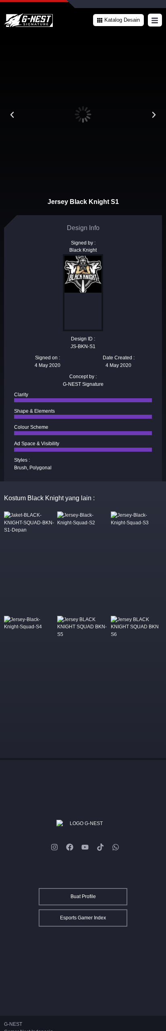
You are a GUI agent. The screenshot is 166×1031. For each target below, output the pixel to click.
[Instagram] (54, 847)
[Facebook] (69, 847)
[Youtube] (85, 847)
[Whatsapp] (115, 847)
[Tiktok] (100, 847)
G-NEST (13, 1024)
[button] (118, 20)
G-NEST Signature (83, 384)
